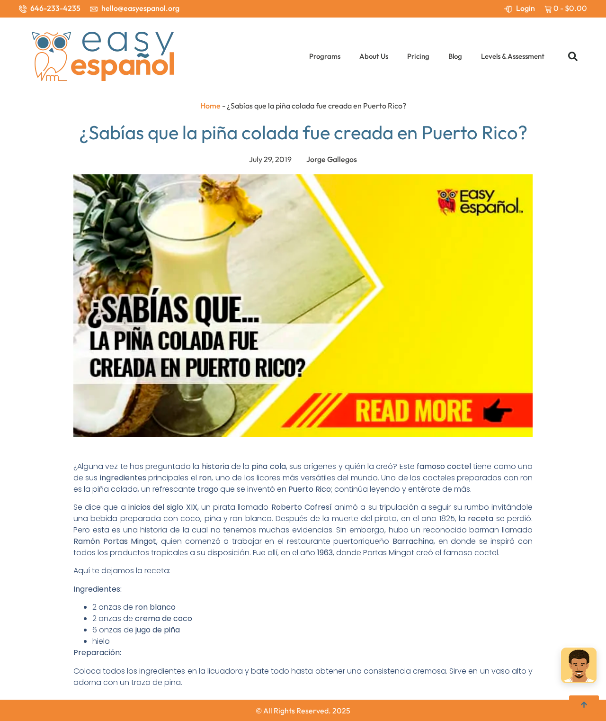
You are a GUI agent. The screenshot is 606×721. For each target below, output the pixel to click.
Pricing (418, 56)
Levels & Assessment (512, 56)
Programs (324, 56)
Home (210, 105)
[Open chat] (579, 667)
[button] (572, 56)
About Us (373, 56)
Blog (455, 56)
